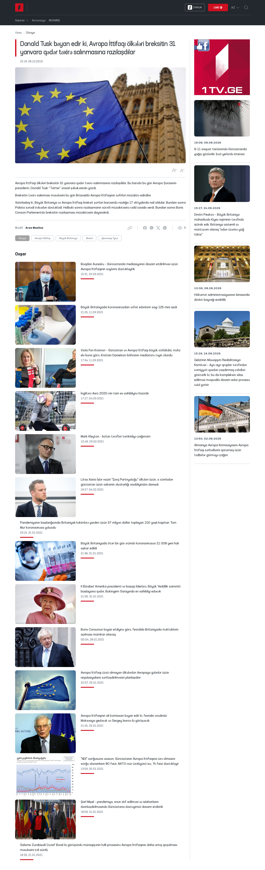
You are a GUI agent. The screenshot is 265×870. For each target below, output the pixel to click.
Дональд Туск (109, 238)
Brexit (89, 238)
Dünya (22, 238)
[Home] (19, 7)
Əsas (18, 32)
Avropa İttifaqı (43, 238)
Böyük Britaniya (68, 238)
